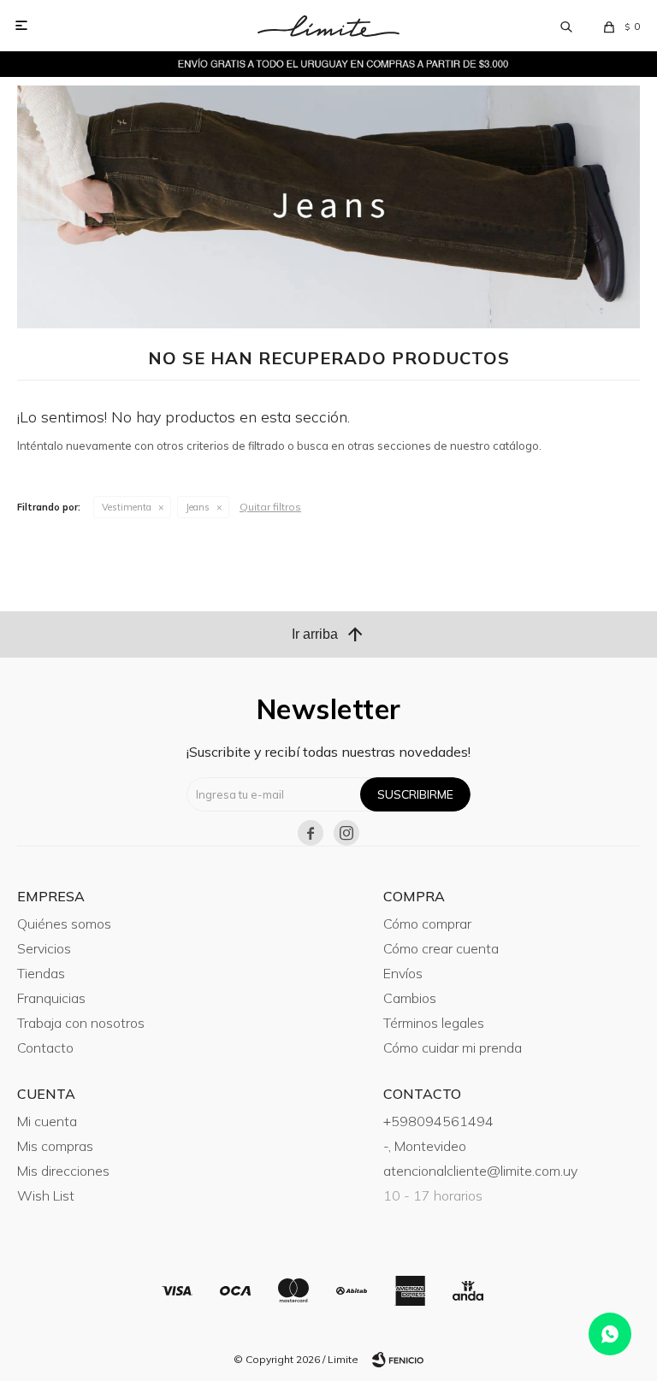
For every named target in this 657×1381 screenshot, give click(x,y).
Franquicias (51, 997)
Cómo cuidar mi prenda (452, 1047)
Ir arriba (328, 634)
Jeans (198, 507)
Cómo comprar (427, 923)
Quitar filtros (270, 506)
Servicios (44, 948)
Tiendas (41, 973)
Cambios (409, 997)
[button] (566, 25)
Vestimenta (126, 507)
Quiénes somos (64, 923)
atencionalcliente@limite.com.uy (480, 1170)
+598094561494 (438, 1121)
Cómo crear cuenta (441, 948)
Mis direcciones (63, 1170)
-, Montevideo (424, 1145)
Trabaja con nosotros (81, 1022)
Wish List (45, 1195)
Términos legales (433, 1022)
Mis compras (55, 1145)
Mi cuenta (47, 1121)
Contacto (45, 1047)
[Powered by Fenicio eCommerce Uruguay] (397, 1359)
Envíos (403, 973)
